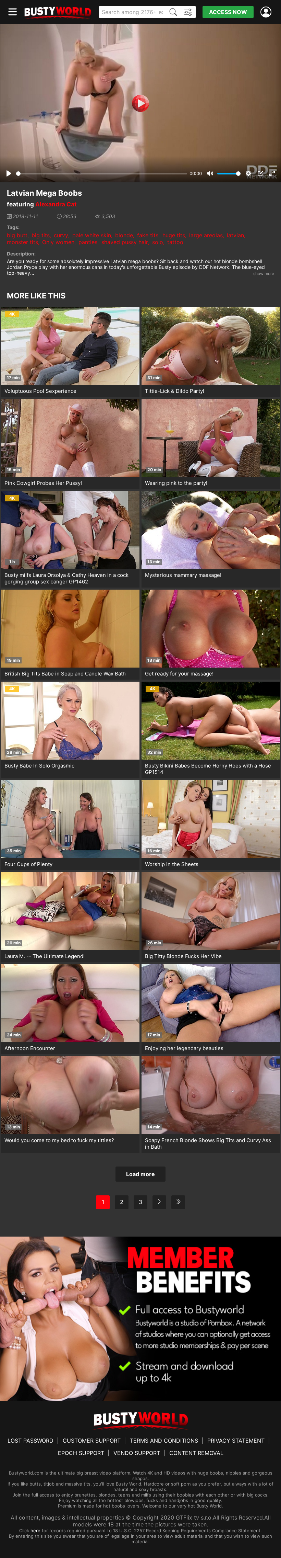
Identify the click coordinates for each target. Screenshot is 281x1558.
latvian (235, 235)
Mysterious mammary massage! (183, 575)
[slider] (101, 173)
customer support (92, 1440)
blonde (124, 235)
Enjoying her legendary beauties (184, 1048)
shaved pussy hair (124, 242)
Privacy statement (236, 1440)
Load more (140, 1174)
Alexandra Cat (56, 204)
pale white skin (91, 235)
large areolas (206, 235)
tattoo (175, 242)
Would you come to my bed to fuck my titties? (59, 1140)
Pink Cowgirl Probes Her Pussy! (43, 483)
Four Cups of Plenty (28, 864)
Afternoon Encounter (29, 1048)
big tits (41, 235)
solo (157, 242)
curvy (61, 235)
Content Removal (196, 1452)
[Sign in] (267, 12)
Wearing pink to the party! (176, 483)
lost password (30, 1440)
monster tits (22, 242)
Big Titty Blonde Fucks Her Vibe (183, 956)
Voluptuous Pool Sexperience (40, 391)
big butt (17, 235)
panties (87, 242)
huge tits (173, 235)
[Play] (140, 103)
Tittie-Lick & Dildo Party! (174, 391)
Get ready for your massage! (179, 673)
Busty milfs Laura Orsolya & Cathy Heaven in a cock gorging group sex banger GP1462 (66, 578)
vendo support (136, 1452)
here (35, 1530)
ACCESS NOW (228, 12)
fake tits (147, 235)
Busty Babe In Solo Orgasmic (39, 765)
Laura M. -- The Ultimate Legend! (44, 956)
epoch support (81, 1452)
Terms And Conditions (164, 1440)
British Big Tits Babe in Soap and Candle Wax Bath (65, 673)
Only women (58, 242)
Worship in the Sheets (171, 864)
